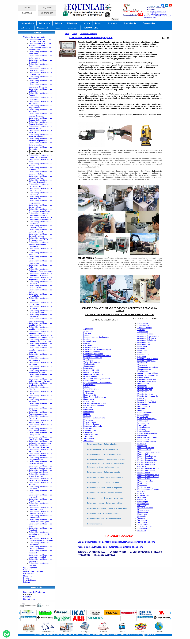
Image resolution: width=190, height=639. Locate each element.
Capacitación (66, 632)
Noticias (160, 632)
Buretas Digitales (90, 341)
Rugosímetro (142, 512)
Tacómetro (141, 518)
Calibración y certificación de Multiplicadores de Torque (40, 380)
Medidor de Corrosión (146, 462)
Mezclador (87, 407)
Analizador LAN (143, 342)
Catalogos (85, 632)
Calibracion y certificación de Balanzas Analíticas (40, 135)
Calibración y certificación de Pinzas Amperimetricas (40, 413)
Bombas (86, 339)
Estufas (86, 387)
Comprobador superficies (147, 375)
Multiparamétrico (144, 495)
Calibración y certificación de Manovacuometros (40, 320)
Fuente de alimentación (147, 433)
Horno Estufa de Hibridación (94, 397)
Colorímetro (142, 365)
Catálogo (27, 594)
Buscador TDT (143, 354)
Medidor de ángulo (145, 458)
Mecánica (72, 28)
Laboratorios (27, 23)
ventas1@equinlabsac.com (141, 541)
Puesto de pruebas (145, 508)
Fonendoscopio (143, 427)
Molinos (86, 414)
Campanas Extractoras (92, 358)
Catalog (74, 34)
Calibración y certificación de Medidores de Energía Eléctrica (41, 336)
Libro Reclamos (48, 632)
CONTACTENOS (46, 13)
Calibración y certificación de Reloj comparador (40, 459)
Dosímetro (141, 408)
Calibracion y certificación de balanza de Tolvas (40, 127)
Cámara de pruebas (91, 351)
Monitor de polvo (144, 487)
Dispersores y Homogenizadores (96, 378)
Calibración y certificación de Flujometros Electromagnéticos (41, 270)
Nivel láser (141, 497)
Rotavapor (87, 432)
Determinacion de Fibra (93, 374)
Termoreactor (88, 438)
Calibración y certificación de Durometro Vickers (40, 235)
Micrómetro (142, 483)
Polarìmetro (88, 420)
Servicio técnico (29, 580)
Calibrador (141, 357)
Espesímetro (142, 417)
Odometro (141, 499)
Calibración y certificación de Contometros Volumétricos (40, 210)
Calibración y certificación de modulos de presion (40, 372)
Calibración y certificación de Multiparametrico (40, 376)
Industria (26, 582)
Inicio (67, 34)
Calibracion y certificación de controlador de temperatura (40, 218)
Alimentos (112, 23)
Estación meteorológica (147, 419)
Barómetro (141, 348)
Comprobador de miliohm (147, 373)
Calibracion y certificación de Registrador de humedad (40, 438)
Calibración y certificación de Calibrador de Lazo (40, 173)
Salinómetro (142, 514)
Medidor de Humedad (146, 470)
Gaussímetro (142, 435)
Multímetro (141, 493)
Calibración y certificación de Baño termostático (40, 144)
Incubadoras (88, 401)
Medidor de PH (143, 473)
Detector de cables (145, 388)
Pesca (98, 23)
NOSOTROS (27, 13)
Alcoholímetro (143, 325)
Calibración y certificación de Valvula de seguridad (40, 556)
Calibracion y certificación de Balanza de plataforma (40, 123)
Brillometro (141, 352)
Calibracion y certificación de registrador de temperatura (40, 442)
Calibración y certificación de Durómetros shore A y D (40, 239)
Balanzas (87, 333)
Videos (122, 632)
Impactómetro (143, 439)
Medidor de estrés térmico (148, 468)
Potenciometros (89, 422)
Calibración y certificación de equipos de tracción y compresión (40, 244)
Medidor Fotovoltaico (146, 481)
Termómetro (142, 520)
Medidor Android (144, 450)
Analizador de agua (145, 334)
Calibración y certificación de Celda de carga (40, 189)
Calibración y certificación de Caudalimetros (40, 185)
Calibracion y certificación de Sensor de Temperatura (40, 479)
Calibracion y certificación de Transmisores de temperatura (41, 539)
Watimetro (141, 531)
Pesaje (58, 28)
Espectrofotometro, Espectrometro (97, 383)
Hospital (26, 570)
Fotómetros (88, 393)
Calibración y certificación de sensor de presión (40, 475)
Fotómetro (141, 429)
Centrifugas (88, 360)
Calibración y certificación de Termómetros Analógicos (40, 521)
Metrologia (27, 576)
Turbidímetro (142, 524)
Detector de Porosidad (146, 402)
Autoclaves (87, 331)
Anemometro (142, 346)
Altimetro (141, 330)
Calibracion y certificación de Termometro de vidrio (40, 512)
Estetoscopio (142, 421)
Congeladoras (89, 366)
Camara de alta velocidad (147, 359)
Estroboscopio (143, 423)
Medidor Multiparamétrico (93, 405)
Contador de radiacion (146, 381)
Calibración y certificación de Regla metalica (40, 450)
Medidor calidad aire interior (148, 452)
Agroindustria (130, 23)
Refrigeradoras (89, 430)
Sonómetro (141, 516)
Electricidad (42, 28)
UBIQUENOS (47, 8)
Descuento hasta (130, 15)
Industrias (44, 23)
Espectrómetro (143, 415)
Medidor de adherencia (146, 456)
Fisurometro (142, 425)
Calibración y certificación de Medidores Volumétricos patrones (40, 350)
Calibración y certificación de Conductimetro (40, 198)
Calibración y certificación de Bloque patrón (90, 37)
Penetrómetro (143, 504)
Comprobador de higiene (147, 367)
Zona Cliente (29, 632)
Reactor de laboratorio (92, 426)
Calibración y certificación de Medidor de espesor (40, 328)
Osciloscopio (142, 502)
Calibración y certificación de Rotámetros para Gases (40, 471)
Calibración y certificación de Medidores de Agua (40, 332)
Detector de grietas (145, 394)
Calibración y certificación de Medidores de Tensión (40, 345)
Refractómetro (143, 510)
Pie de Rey (141, 506)
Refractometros (89, 428)
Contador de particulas (146, 379)
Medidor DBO (143, 454)
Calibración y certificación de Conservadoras (40, 206)
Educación (72, 23)
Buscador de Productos (34, 592)
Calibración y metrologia (34, 37)
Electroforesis (88, 380)
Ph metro (87, 416)
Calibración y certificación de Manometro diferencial (40, 86)
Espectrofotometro (145, 412)
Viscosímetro (142, 528)
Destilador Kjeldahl (91, 370)
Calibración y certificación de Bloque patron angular (40, 156)
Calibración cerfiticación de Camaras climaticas (40, 40)
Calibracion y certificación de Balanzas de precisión (40, 140)
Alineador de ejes (144, 328)
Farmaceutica (149, 23)
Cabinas (86, 343)
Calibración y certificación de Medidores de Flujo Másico (40, 340)
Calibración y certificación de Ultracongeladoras (40, 548)
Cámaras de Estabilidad (93, 354)
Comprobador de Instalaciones (144, 370)
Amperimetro (142, 332)
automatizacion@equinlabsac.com (126, 546)
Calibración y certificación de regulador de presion (40, 454)
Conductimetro (89, 364)
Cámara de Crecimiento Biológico (97, 349)
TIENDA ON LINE (90, 28)
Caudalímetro (143, 363)
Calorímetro (88, 345)
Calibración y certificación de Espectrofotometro (40, 69)
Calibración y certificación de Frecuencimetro (40, 287)
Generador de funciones (147, 437)
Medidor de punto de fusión (94, 403)
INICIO (27, 8)
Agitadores (88, 329)
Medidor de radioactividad (148, 477)
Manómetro (142, 446)
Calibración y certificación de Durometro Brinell (40, 231)
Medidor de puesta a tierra (148, 475)
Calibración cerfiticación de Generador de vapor (40, 44)
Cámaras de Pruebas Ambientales (97, 356)
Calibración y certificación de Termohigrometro (40, 508)
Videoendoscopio (144, 526)
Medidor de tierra (144, 479)
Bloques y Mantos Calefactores (96, 337)
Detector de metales (145, 400)
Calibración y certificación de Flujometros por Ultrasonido (40, 278)
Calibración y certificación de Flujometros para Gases (40, 274)
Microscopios (88, 412)
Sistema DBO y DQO (91, 434)
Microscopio (142, 485)
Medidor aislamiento (145, 448)
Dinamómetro (143, 404)
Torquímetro (142, 522)
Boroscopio (142, 350)
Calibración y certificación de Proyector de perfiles (40, 430)
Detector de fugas (144, 390)
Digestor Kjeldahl (90, 376)
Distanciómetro (143, 406)
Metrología (26, 28)
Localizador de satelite (146, 441)
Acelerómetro (142, 323)
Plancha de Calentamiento (94, 418)
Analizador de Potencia (146, 340)
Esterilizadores (89, 385)
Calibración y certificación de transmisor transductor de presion (40, 534)
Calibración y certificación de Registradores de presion (40, 446)
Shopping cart (29, 599)
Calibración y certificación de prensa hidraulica (40, 421)
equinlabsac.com (95, 541)
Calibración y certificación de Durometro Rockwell (40, 227)
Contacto (27, 597)
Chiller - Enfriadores (91, 362)
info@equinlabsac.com (158, 12)
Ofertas (141, 632)
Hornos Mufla (88, 399)
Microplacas (88, 409)
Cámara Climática (90, 347)
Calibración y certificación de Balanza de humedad (40, 119)
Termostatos (88, 441)
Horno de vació (89, 395)
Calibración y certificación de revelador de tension (40, 463)
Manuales (103, 632)
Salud (58, 23)
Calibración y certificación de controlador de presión (40, 214)
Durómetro (141, 410)
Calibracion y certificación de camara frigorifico (40, 177)
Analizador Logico (144, 344)
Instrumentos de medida (33, 572)
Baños (86, 335)
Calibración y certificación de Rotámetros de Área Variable (40, 467)
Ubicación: (148, 16)
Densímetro (88, 368)
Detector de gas (143, 392)
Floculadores (88, 391)
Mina (86, 23)
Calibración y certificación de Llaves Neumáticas (40, 311)
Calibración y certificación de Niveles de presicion (40, 384)
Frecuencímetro (143, 431)
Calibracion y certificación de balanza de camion (40, 115)
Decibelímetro (143, 383)
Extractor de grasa (90, 389)
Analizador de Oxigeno (146, 338)
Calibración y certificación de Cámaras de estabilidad (40, 181)
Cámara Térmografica (146, 361)
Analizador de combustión (148, 336)
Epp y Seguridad (30, 568)
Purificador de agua (91, 424)
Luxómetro (141, 444)
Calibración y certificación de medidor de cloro (40, 324)
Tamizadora (88, 436)
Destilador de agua (91, 372)
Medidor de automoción (147, 460)
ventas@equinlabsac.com (159, 14)
